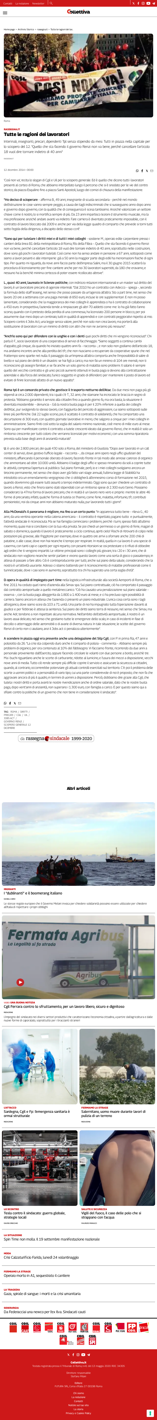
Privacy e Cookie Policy (78, 1413)
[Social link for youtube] (148, 3)
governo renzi (13, 721)
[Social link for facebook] (138, 3)
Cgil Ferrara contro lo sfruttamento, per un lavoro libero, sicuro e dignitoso (64, 1006)
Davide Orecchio (11, 1223)
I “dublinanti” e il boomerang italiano (33, 893)
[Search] (51, 3)
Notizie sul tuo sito (78, 1405)
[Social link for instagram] (143, 3)
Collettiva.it (78, 1362)
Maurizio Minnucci (89, 1223)
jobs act (9, 718)
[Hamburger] (5, 13)
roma (14, 711)
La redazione (22, 3)
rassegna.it (42, 29)
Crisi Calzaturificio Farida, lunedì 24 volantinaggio (41, 1257)
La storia (78, 1409)
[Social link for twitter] (133, 3)
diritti (24, 711)
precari (8, 714)
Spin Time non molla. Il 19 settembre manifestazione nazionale (52, 1239)
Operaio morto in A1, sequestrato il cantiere (37, 1275)
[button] (137, 170)
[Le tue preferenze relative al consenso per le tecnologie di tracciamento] (150, 1413)
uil (26, 714)
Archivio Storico (26, 29)
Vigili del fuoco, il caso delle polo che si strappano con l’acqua (111, 1215)
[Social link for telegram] (153, 3)
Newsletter (38, 3)
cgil (18, 714)
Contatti (7, 3)
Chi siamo (78, 1393)
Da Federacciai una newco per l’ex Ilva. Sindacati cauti (45, 1312)
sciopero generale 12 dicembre (17, 726)
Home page (9, 29)
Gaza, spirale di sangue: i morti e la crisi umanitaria (42, 1294)
